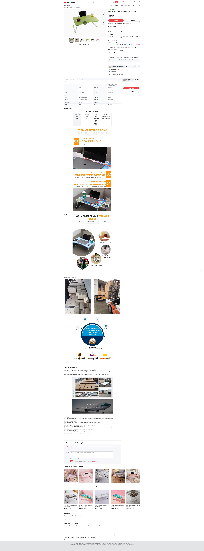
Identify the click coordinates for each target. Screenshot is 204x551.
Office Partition (80, 529)
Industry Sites (109, 543)
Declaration (113, 546)
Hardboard (65, 519)
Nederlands (104, 544)
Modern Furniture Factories (69, 534)
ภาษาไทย (119, 544)
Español (80, 544)
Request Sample (128, 23)
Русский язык (93, 544)
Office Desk (66, 529)
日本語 (114, 544)
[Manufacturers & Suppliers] (69, 2)
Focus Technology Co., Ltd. (95, 546)
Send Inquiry (116, 20)
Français (88, 544)
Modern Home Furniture (97, 534)
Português (84, 544)
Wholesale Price (103, 543)
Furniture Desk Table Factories (108, 534)
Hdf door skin (123, 519)
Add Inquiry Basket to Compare (85, 44)
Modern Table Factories (80, 534)
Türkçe (123, 544)
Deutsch (100, 544)
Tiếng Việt (126, 544)
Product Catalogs (79, 515)
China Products (81, 543)
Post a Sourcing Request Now (93, 461)
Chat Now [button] (133, 20)
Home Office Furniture (88, 529)
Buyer (116, 5)
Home (65, 7)
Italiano (97, 544)
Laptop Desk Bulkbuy (91, 537)
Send (72, 461)
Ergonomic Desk (97, 529)
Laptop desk (85, 519)
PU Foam (122, 517)
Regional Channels (114, 543)
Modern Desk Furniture (119, 534)
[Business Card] (138, 83)
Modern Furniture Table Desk (69, 537)
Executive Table (73, 529)
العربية (108, 544)
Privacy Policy (118, 546)
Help (121, 5)
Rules (139, 5)
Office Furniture (72, 7)
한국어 (111, 544)
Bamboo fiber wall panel (87, 517)
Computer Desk (78, 7)
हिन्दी (116, 544)
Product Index (120, 543)
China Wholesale (97, 543)
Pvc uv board (104, 519)
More (65, 539)
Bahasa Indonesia (131, 544)
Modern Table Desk (128, 534)
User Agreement (108, 546)
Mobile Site (125, 543)
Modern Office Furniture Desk (81, 537)
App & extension (127, 5)
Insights (129, 543)
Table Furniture (88, 534)
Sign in (139, 2)
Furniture (68, 7)
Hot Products (76, 543)
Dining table (66, 517)
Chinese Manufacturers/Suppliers (89, 543)
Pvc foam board (104, 517)
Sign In (110, 74)
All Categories (67, 5)
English (77, 544)
